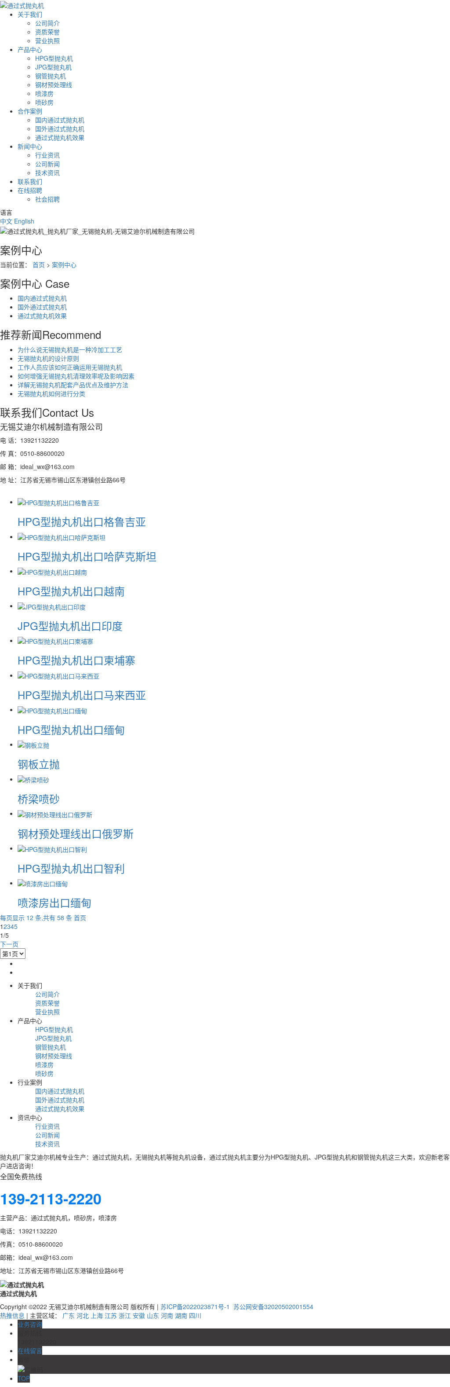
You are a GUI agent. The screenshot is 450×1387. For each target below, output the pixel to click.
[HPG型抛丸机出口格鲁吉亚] (58, 501)
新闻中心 (30, 146)
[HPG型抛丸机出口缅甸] (52, 709)
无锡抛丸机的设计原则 (48, 358)
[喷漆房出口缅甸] (43, 882)
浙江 (125, 1315)
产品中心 (30, 49)
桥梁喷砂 (39, 798)
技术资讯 (47, 172)
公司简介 (47, 22)
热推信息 (12, 1315)
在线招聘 (30, 190)
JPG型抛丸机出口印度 (70, 625)
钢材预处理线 (53, 84)
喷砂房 (44, 102)
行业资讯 (47, 154)
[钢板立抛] (33, 744)
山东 (153, 1315)
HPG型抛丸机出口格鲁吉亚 (82, 521)
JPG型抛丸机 (53, 66)
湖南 (181, 1315)
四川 (195, 1315)
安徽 (139, 1315)
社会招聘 (47, 198)
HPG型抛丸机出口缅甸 (71, 729)
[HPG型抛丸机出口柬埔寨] (55, 640)
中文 (6, 220)
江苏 (111, 1315)
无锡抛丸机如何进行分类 (51, 393)
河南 (167, 1315)
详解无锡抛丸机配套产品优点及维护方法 (73, 384)
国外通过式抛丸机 (59, 128)
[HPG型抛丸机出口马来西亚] (58, 675)
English (24, 220)
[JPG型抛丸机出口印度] (52, 605)
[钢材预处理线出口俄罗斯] (55, 813)
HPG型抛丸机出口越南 (71, 590)
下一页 (9, 943)
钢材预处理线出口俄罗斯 (76, 833)
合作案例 (30, 110)
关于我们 (30, 14)
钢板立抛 (39, 763)
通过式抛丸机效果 (59, 137)
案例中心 (64, 264)
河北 (82, 1315)
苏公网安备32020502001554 (272, 1306)
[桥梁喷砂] (33, 778)
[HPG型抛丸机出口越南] (52, 570)
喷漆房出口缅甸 (54, 902)
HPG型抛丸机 (54, 58)
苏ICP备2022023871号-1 (195, 1306)
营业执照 (47, 40)
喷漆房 (44, 93)
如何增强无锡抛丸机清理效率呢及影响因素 (76, 375)
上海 (97, 1315)
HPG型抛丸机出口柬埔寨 (76, 660)
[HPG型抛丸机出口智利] (52, 848)
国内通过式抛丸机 (59, 119)
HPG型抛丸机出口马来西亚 (82, 694)
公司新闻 (47, 163)
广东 (68, 1315)
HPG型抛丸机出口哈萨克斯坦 (87, 556)
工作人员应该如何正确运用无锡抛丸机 (70, 367)
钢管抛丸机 (50, 75)
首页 (39, 264)
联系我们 (30, 181)
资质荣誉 (47, 31)
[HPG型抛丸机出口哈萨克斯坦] (61, 536)
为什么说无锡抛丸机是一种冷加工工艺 (70, 349)
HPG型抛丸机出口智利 (71, 868)
